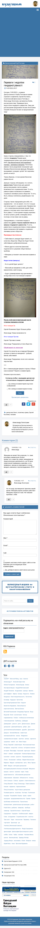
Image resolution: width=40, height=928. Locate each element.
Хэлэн (10, 834)
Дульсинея (31, 729)
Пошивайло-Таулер (16, 795)
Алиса (27, 684)
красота (18, 756)
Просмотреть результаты (19, 397)
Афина (15, 693)
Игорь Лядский (8, 744)
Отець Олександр (19, 783)
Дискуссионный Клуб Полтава (14, 63)
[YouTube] (13, 666)
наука (22, 771)
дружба (24, 729)
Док (29, 726)
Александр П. (8, 682)
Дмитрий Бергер (16, 726)
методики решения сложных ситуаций (16, 768)
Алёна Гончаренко (9, 684)
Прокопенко (24, 801)
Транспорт (14, 822)
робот (32, 804)
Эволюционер (13, 837)
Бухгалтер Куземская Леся (12, 702)
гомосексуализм (9, 720)
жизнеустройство (9, 735)
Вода (31, 711)
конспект (7, 756)
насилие (17, 771)
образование (8, 777)
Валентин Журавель (10, 705)
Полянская (31, 792)
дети (19, 723)
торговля (7, 822)
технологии (18, 819)
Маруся (12, 762)
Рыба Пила (7, 807)
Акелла (25, 678)
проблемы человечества (11, 801)
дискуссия (9, 412)
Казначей (20, 750)
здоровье (7, 741)
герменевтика (8, 717)
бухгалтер (20, 699)
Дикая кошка (26, 723)
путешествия (8, 804)
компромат (17, 753)
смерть (31, 813)
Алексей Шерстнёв (19, 682)
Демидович (7, 723)
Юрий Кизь (7, 843)
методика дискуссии (19, 765)
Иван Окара (22, 741)
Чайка (15, 834)
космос (13, 756)
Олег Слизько (8, 780)
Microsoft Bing (14, 678)
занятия (21, 738)
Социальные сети (21, 816)
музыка (6, 771)
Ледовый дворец (27, 756)
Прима (33, 798)
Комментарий (8, 519)
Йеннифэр (13, 750)
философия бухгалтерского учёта (22, 831)
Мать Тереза (31, 762)
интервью (7, 747)
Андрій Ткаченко (9, 690)
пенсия (6, 786)
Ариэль (31, 690)
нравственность (9, 774)
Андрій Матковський (22, 687)
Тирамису (26, 819)
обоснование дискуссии (22, 774)
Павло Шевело (30, 783)
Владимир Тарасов (23, 711)
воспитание (18, 714)
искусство (14, 747)
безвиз (32, 693)
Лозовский (12, 759)
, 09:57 (11, 88)
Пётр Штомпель (9, 789)
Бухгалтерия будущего (11, 861)
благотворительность (18, 696)
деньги (14, 723)
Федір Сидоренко (27, 828)
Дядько (6, 732)
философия (7, 831)
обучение (16, 777)
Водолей (6, 714)
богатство (29, 696)
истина (20, 747)
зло (17, 741)
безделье (7, 696)
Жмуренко (24, 735)
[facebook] (5, 666)
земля (13, 741)
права (26, 412)
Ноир (26, 771)
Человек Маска (28, 834)
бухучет (23, 702)
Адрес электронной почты (14, 628)
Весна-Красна (21, 705)
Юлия (23, 840)
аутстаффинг (8, 693)
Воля (11, 714)
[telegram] (9, 666)
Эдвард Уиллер (24, 837)
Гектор (25, 714)
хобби (6, 834)
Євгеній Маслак (14, 732)
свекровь (21, 807)
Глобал (16, 717)
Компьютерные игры (28, 753)
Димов (33, 723)
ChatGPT (6, 678)
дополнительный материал (12, 729)
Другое (6, 868)
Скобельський (23, 813)
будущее (13, 699)
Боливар (6, 699)
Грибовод (18, 720)
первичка (12, 786)
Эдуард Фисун (8, 840)
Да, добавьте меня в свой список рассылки (20, 570)
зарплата (33, 738)
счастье (30, 816)
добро (25, 726)
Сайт (5, 553)
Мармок (6, 762)
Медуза (10, 765)
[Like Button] (6, 404)
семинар (6, 810)
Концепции (7, 875)
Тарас (12, 819)
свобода (27, 807)
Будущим (12, 5)
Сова (5, 816)
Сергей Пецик (26, 810)
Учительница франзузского (12, 828)
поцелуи (6, 795)
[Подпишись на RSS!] (5, 651)
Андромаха (18, 690)
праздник (7, 798)
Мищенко (32, 768)
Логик (6, 759)
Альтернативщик (9, 687)
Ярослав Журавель (22, 843)
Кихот (15, 412)
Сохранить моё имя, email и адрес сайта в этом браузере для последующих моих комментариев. (19, 564)
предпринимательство (18, 798)
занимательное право (11, 738)
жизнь (18, 735)
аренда (25, 690)
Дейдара (25, 720)
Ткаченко (33, 819)
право (29, 795)
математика (19, 762)
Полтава (24, 792)
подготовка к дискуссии (22, 789)
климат (11, 753)
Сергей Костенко (15, 810)
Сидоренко (7, 813)
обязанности (24, 777)
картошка (27, 750)
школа (6, 837)
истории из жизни (29, 747)
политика (21, 412)
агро (21, 678)
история (6, 750)
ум (19, 822)
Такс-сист (7, 819)
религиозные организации (21, 804)
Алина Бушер (20, 684)
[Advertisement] (20, 36)
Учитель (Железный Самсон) (13, 825)
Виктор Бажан (19, 708)
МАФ (5, 765)
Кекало (33, 750)
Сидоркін (15, 813)
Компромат (7, 872)
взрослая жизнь (9, 708)
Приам (28, 798)
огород (31, 777)
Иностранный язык (29, 744)
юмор (34, 840)
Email (5, 545)
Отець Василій (8, 783)
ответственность (30, 780)
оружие (21, 780)
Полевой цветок (9, 792)
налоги (11, 771)
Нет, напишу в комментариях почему (20, 389)
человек (13, 414)
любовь (19, 759)
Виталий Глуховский (10, 711)
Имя (5, 538)
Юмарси (28, 840)
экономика (17, 840)
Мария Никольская (28, 759)
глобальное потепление (26, 717)
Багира (20, 693)
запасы (27, 738)
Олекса (15, 780)
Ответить (33, 447)
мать (25, 762)
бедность (26, 693)
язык (13, 843)
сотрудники (11, 816)
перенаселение (21, 786)
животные (23, 732)
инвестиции (18, 744)
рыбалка (14, 807)
